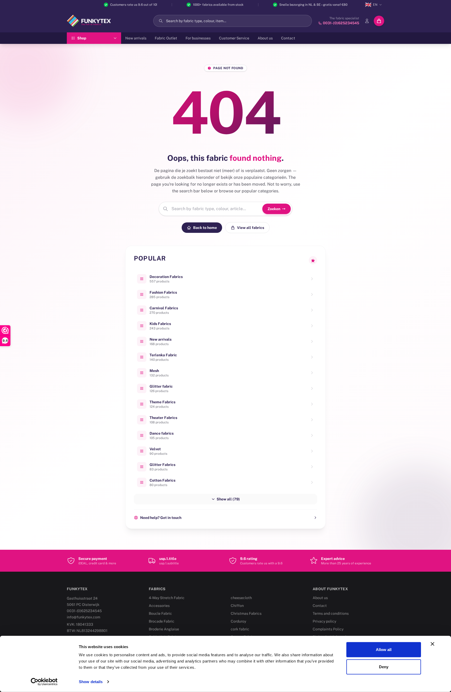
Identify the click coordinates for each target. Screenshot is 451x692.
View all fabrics (250, 228)
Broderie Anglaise (164, 629)
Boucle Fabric (160, 613)
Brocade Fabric (161, 621)
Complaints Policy (328, 629)
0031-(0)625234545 (84, 611)
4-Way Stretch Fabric (167, 598)
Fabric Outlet (166, 38)
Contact (288, 38)
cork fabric (240, 629)
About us (265, 38)
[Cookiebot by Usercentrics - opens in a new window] (44, 682)
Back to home (205, 228)
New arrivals (135, 38)
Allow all (384, 649)
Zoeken (274, 209)
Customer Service (234, 38)
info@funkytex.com (83, 617)
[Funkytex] (89, 21)
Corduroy (238, 621)
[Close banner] (432, 644)
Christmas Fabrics (246, 613)
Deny (383, 666)
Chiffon (237, 606)
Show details (91, 681)
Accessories (159, 606)
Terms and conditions (331, 613)
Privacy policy (324, 621)
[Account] (367, 21)
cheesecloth (241, 598)
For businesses (198, 38)
